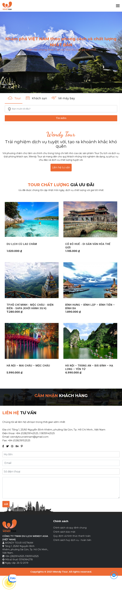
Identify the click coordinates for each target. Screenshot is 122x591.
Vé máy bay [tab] (66, 98)
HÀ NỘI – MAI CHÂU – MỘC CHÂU (28, 365)
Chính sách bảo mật (64, 531)
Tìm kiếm (61, 118)
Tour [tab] (17, 98)
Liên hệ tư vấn (61, 167)
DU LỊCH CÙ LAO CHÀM (22, 244)
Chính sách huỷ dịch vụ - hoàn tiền (72, 540)
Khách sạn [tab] (39, 98)
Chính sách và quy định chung (70, 527)
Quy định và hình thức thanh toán (72, 536)
